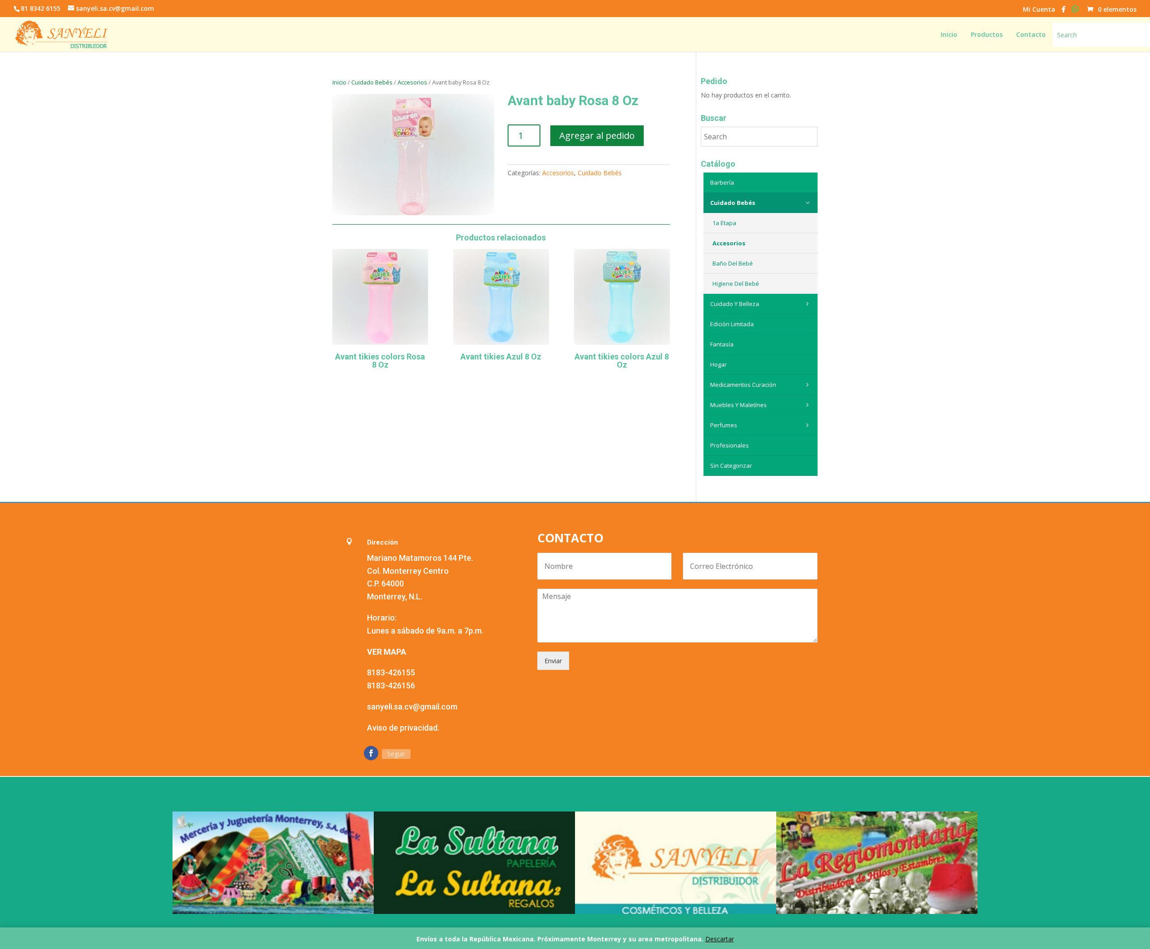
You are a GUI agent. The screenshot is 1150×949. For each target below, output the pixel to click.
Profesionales (729, 445)
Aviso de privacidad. (403, 727)
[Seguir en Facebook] (371, 753)
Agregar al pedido (597, 135)
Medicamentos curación (743, 385)
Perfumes (723, 425)
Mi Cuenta (1039, 9)
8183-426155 (391, 672)
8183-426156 (391, 685)
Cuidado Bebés (372, 82)
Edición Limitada (732, 324)
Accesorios (412, 82)
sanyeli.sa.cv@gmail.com (412, 706)
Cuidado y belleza (734, 304)
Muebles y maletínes (738, 405)
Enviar (553, 660)
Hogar (718, 364)
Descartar (719, 939)
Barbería (722, 182)
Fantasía (722, 344)
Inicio (339, 82)
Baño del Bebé (732, 263)
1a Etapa (724, 223)
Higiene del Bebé (735, 283)
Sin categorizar (731, 465)
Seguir (396, 753)
